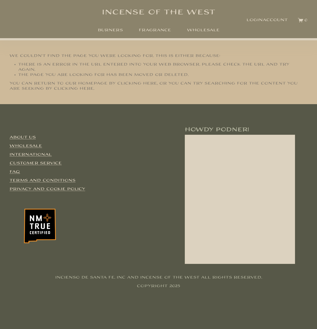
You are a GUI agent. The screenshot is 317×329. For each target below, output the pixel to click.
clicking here (137, 83)
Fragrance (155, 30)
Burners (110, 30)
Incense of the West (158, 12)
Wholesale (203, 30)
